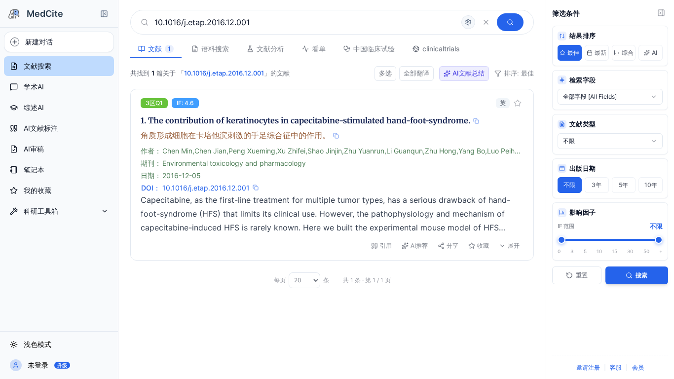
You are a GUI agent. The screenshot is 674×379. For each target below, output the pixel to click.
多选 (385, 73)
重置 (582, 275)
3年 (596, 185)
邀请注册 (588, 367)
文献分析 (270, 48)
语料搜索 (215, 48)
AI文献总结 (468, 73)
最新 (600, 52)
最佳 (573, 52)
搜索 (641, 275)
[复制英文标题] (476, 121)
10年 (650, 185)
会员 (638, 367)
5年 (623, 185)
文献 (159, 48)
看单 (319, 48)
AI (654, 52)
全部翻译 (416, 73)
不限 (569, 185)
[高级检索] (468, 22)
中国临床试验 (374, 48)
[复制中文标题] (336, 136)
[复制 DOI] (256, 187)
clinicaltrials (441, 48)
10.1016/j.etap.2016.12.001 (206, 188)
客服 (616, 367)
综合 (628, 52)
